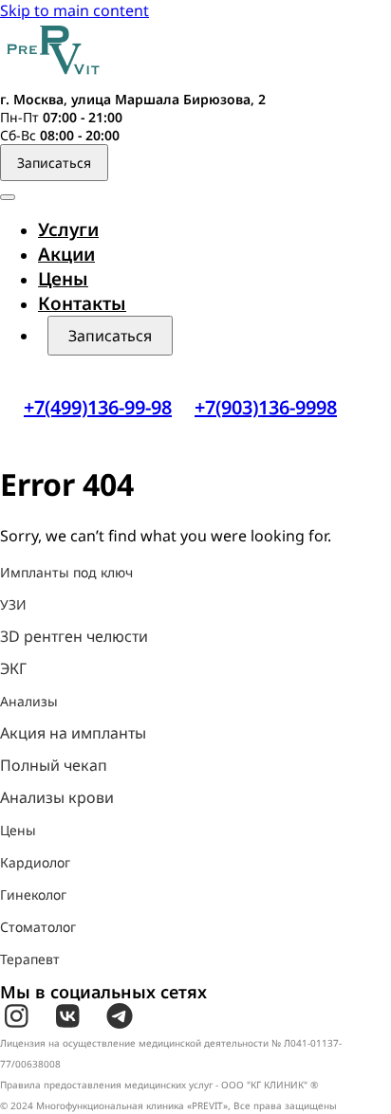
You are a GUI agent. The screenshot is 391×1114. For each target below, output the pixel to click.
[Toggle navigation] (7, 197)
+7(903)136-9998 (266, 407)
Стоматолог (38, 927)
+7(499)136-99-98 (98, 407)
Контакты (82, 303)
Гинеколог (33, 895)
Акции (66, 254)
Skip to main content (74, 10)
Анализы (29, 701)
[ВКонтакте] (67, 1016)
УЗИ (13, 604)
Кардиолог (35, 862)
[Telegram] (119, 1016)
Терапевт (30, 959)
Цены (63, 278)
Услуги (68, 229)
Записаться (54, 163)
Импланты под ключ (66, 572)
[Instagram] (16, 1016)
